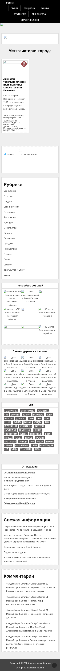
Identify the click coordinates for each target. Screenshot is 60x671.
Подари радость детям (15, 552)
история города (10, 128)
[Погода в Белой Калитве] (21, 151)
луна (47, 422)
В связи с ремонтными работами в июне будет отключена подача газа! (27, 559)
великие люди (9, 123)
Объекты (8, 233)
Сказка (7, 259)
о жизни (37, 430)
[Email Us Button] (48, 2)
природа (23, 441)
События (45, 8)
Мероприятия (10, 227)
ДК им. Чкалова (27, 410)
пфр (32, 441)
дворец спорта (10, 126)
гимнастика (8, 125)
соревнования (21, 445)
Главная (14, 8)
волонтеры (38, 414)
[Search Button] (57, 2)
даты (31, 418)
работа (40, 441)
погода (18, 437)
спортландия (46, 445)
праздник (40, 437)
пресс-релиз (10, 441)
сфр (6, 449)
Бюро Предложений (30, 19)
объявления (24, 430)
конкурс (37, 422)
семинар (8, 445)
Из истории (9, 116)
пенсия (48, 433)
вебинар (26, 414)
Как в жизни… (10, 217)
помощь (28, 437)
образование (10, 430)
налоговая (39, 426)
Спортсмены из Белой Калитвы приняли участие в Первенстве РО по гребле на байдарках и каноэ (29, 528)
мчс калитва (26, 426)
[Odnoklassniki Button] (44, 2)
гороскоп (8, 418)
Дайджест (8, 201)
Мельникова (43, 410)
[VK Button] (39, 2)
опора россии (10, 433)
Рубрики (10, 2)
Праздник (8, 243)
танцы (14, 449)
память (23, 433)
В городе (8, 196)
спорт (14, 130)
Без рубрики (10, 191)
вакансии (15, 414)
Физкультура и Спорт (13, 117)
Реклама (8, 254)
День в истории (39, 14)
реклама (50, 441)
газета (20, 123)
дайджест (21, 418)
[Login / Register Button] (52, 2)
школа (7, 275)
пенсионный (35, 433)
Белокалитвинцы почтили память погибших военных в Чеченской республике (30, 644)
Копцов (6, 130)
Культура (8, 222)
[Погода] (9, 154)
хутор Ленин (26, 449)
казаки (7, 422)
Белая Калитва (10, 121)
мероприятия (10, 426)
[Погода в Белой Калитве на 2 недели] (28, 154)
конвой (27, 422)
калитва (23, 128)
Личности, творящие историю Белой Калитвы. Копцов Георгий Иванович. (14, 85)
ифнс (46, 418)
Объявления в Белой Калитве (19, 472)
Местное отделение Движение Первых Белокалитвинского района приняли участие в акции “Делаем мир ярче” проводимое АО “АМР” (30, 539)
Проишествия (20, 14)
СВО (6, 414)
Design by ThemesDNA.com (30, 667)
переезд (8, 437)
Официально (29, 8)
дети (39, 418)
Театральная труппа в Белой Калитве (22, 547)
